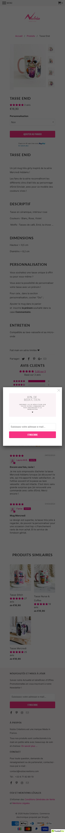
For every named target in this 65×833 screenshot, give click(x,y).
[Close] (59, 390)
